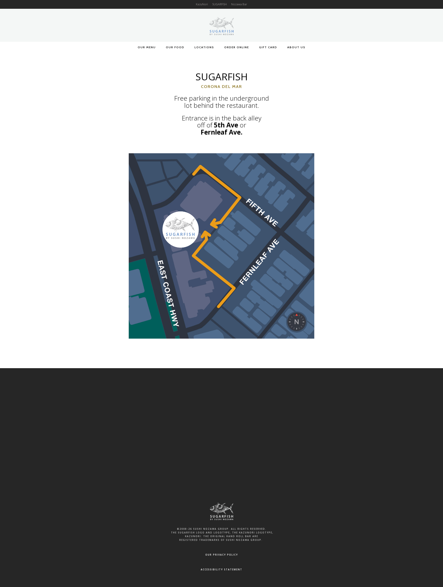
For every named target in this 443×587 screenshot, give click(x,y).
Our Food (175, 47)
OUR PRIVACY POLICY (221, 554)
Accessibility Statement (221, 569)
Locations (204, 47)
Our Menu (147, 47)
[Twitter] (221, 405)
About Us (296, 47)
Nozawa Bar (239, 4)
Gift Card (268, 47)
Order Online (236, 47)
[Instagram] (237, 405)
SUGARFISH (219, 4)
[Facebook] (206, 405)
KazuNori (202, 4)
